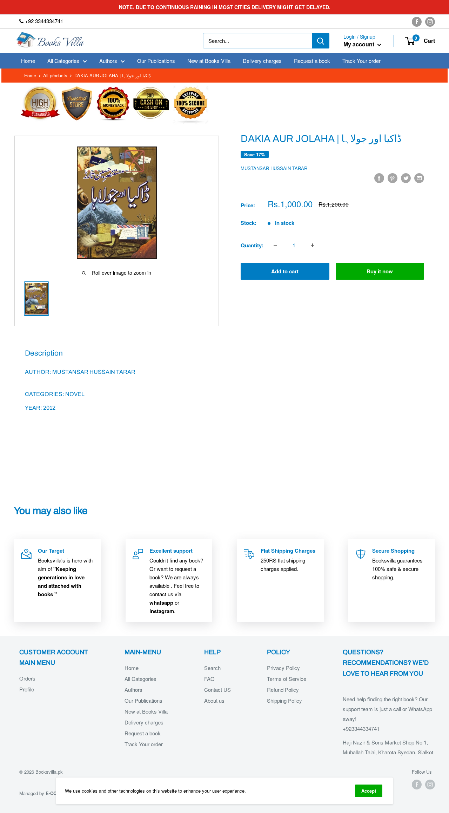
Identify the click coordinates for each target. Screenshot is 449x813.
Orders (27, 678)
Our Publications (156, 60)
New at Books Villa (208, 60)
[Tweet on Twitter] (406, 178)
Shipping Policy (284, 700)
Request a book (312, 60)
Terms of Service (286, 678)
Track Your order (361, 60)
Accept (368, 790)
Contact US (217, 689)
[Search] (320, 40)
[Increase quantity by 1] (312, 245)
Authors (108, 60)
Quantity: (252, 245)
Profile (26, 689)
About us (214, 700)
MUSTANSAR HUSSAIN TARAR (274, 168)
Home (28, 60)
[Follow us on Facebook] (417, 21)
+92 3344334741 (43, 21)
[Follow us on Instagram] (430, 21)
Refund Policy (283, 689)
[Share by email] (419, 178)
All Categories (63, 60)
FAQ (209, 678)
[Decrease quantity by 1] (275, 245)
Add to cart (285, 271)
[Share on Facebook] (379, 178)
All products (55, 75)
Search (212, 667)
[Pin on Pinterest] (392, 178)
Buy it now (380, 271)
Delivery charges (262, 60)
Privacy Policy (283, 667)
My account (359, 44)
